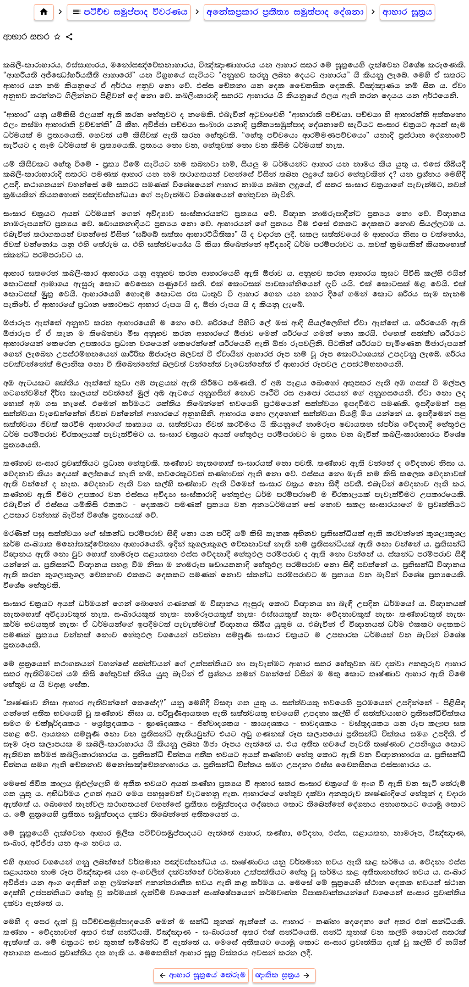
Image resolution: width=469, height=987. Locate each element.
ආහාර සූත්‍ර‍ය (407, 12)
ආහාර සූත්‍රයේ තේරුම (202, 975)
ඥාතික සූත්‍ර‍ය (283, 975)
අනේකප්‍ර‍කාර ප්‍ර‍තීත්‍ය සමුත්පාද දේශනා (285, 12)
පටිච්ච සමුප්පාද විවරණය (130, 12)
